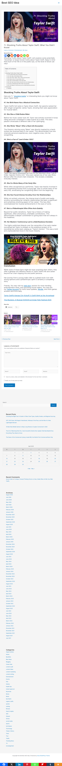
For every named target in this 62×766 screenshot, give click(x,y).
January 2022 (9, 625)
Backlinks (8, 657)
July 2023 (8, 586)
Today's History (10, 731)
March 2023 (9, 596)
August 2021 (9, 635)
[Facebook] (5, 55)
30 (23, 464)
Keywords (8, 691)
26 (47, 461)
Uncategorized (10, 745)
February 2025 (10, 539)
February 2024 (10, 569)
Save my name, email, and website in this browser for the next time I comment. (26, 377)
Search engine (10, 711)
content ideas (9, 669)
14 (6, 458)
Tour (7, 736)
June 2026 (9, 499)
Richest (8, 708)
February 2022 (10, 623)
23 (23, 461)
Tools (7, 733)
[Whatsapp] (24, 55)
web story (27, 286)
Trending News (10, 741)
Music (7, 696)
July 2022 (8, 611)
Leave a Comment (9, 50)
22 (15, 461)
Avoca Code (9, 479)
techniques (9, 726)
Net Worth (8, 699)
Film (7, 681)
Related (9, 88)
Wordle (40, 289)
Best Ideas (9, 659)
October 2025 (9, 519)
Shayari (8, 716)
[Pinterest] (18, 55)
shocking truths (20, 96)
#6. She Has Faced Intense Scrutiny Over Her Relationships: (21, 82)
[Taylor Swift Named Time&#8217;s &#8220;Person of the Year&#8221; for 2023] (30, 319)
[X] (8, 55)
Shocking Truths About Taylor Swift (14, 73)
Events (8, 679)
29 (15, 464)
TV (7, 743)
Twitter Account (13, 289)
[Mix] (21, 55)
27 (55, 461)
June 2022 (9, 613)
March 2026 (9, 507)
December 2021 (10, 628)
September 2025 (10, 522)
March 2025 (9, 536)
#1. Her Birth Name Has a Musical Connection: (18, 74)
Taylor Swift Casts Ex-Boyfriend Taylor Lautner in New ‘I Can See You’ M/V (12, 326)
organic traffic (9, 701)
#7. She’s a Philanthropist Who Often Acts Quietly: (18, 83)
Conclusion (8, 86)
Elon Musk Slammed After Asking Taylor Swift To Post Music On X (48, 326)
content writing (10, 674)
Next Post (57, 339)
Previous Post (6, 339)
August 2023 (9, 583)
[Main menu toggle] (58, 2)
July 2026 (8, 497)
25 (39, 461)
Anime (7, 654)
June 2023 (9, 588)
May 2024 (8, 561)
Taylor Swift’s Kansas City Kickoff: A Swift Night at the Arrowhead (29, 296)
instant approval (10, 689)
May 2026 (8, 502)
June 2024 (9, 559)
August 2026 (9, 494)
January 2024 (9, 571)
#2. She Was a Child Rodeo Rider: (15, 76)
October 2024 (9, 549)
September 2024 (10, 551)
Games (8, 684)
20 (55, 458)
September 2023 (10, 581)
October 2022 (9, 603)
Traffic (7, 738)
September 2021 (10, 633)
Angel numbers (10, 652)
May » (33, 468)
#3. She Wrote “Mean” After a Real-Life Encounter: (19, 77)
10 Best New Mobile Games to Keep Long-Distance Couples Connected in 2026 (26, 426)
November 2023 (10, 576)
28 (6, 464)
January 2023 (9, 601)
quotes (8, 704)
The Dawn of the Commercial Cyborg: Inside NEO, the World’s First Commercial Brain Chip (29, 437)
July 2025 (8, 527)
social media (9, 721)
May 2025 (8, 531)
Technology (9, 728)
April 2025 (8, 534)
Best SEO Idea (10, 2)
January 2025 (9, 541)
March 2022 (9, 620)
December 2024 (10, 544)
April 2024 (8, 564)
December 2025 (10, 514)
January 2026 (9, 512)
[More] (27, 55)
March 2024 (9, 566)
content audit (9, 666)
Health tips (9, 686)
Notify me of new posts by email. (13, 380)
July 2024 (8, 556)
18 (39, 458)
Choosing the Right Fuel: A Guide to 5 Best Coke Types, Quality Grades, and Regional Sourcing (30, 416)
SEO (7, 713)
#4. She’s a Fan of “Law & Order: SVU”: (16, 79)
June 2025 (9, 529)
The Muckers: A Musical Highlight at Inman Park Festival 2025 (27, 300)
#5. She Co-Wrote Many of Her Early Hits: (17, 80)
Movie (7, 694)
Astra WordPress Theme (43, 755)
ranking (8, 706)
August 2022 (9, 608)
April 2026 (8, 504)
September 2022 (10, 606)
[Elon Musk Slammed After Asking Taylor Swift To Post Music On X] (49, 319)
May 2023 (8, 591)
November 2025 (10, 517)
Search (4, 402)
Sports (7, 723)
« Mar (29, 468)
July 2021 (8, 638)
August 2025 (9, 524)
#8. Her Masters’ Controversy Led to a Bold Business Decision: (21, 85)
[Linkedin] (15, 55)
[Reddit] (11, 55)
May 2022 (8, 616)
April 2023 (8, 593)
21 (6, 461)
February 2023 (10, 598)
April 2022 (8, 618)
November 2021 (10, 630)
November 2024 (10, 546)
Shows (8, 718)
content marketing (11, 671)
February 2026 (10, 509)
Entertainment (18, 50)
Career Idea (9, 664)
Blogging (8, 661)
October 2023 (9, 578)
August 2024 (9, 554)
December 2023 (10, 573)
